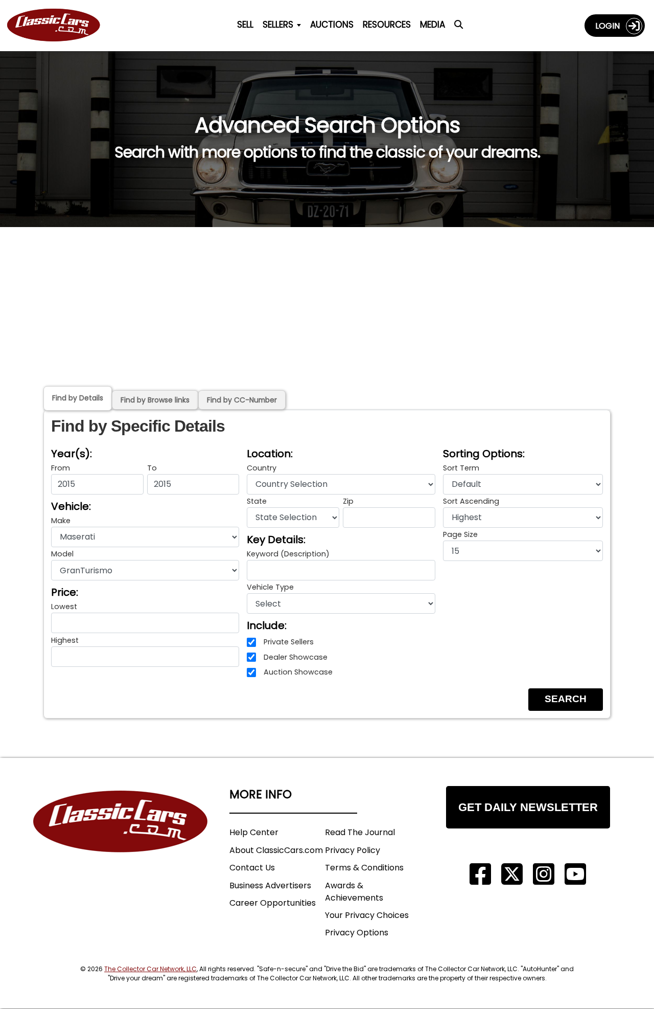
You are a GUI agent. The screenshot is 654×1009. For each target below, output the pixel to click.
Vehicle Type (270, 587)
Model (62, 554)
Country (261, 468)
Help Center (253, 832)
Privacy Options (356, 932)
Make (61, 520)
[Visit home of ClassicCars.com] (121, 837)
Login (610, 26)
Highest (65, 640)
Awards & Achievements (354, 892)
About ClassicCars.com (276, 850)
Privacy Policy (352, 850)
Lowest (64, 606)
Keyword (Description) (288, 554)
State (257, 501)
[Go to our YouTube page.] (575, 874)
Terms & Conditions (364, 867)
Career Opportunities (272, 903)
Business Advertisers (270, 885)
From (60, 468)
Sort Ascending (471, 501)
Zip (348, 501)
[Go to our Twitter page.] (512, 874)
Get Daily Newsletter (528, 807)
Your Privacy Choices (367, 915)
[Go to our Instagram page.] (543, 874)
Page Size (460, 534)
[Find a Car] (458, 27)
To (152, 468)
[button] (565, 699)
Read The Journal (360, 832)
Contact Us (252, 867)
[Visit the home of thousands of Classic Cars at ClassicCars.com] (59, 25)
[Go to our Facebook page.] (480, 874)
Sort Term (461, 468)
